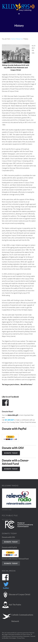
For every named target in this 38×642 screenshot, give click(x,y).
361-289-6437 (9, 420)
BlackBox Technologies (10, 638)
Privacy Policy (21, 638)
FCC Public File (7, 520)
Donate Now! (7, 411)
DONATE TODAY (11, 453)
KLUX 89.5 (19, 7)
